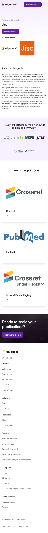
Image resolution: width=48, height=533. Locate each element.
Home (4, 473)
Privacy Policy (8, 526)
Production (7, 379)
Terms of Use (22, 526)
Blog (4, 420)
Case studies (7, 425)
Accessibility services (11, 449)
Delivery (5, 384)
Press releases (8, 502)
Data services (8, 444)
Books (4, 403)
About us (6, 478)
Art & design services (11, 454)
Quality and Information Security (16, 488)
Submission (7, 369)
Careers (5, 483)
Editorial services (9, 438)
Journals (5, 408)
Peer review (7, 374)
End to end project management (16, 459)
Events (5, 507)
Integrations (7, 390)
